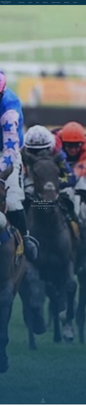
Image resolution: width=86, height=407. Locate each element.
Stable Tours (45, 2)
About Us (30, 2)
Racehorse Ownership (56, 2)
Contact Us (75, 2)
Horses (37, 2)
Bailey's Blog (66, 2)
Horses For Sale (21, 2)
